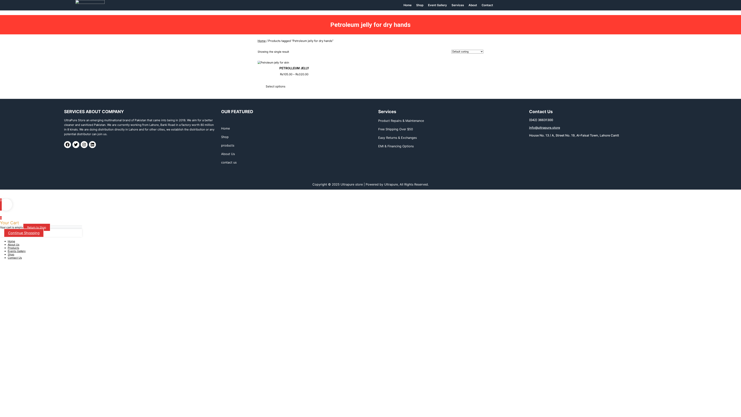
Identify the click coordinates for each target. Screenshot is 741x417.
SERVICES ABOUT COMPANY (94, 111)
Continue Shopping (24, 233)
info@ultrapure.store (544, 128)
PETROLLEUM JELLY (294, 68)
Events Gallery (17, 251)
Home (262, 41)
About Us (13, 244)
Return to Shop (36, 227)
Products (13, 247)
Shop (11, 254)
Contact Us (15, 257)
